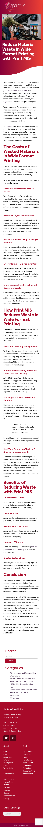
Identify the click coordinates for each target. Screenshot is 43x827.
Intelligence (8, 763)
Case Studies (8, 779)
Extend (6, 760)
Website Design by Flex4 (21, 825)
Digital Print (27, 751)
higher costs (8, 101)
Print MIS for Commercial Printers (23, 690)
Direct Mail (27, 754)
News (12, 687)
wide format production (17, 90)
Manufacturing (29, 760)
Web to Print (8, 768)
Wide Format (28, 774)
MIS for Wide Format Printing (21, 684)
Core (5, 754)
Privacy (6, 798)
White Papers (15, 698)
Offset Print (27, 765)
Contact (6, 790)
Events (6, 785)
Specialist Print (29, 771)
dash (5, 751)
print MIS (8, 126)
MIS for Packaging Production (21, 681)
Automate (7, 757)
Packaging (27, 768)
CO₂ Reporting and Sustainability (23, 673)
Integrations (15, 676)
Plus (5, 765)
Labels (25, 757)
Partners (6, 787)
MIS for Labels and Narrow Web (22, 679)
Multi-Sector (28, 763)
